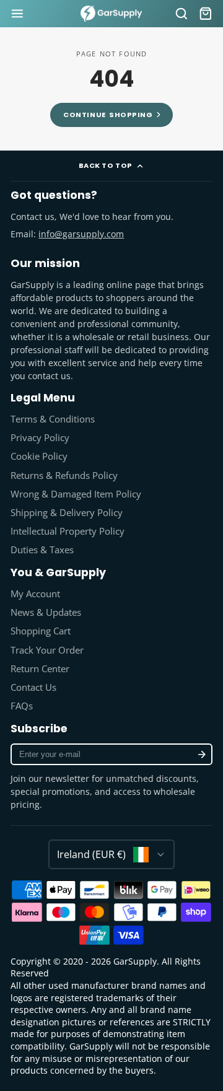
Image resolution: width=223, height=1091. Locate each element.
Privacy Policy (40, 437)
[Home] (111, 14)
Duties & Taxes (42, 549)
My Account (35, 593)
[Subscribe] (201, 754)
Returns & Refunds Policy (64, 475)
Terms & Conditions (53, 419)
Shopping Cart (41, 631)
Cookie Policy (39, 456)
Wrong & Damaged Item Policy (76, 494)
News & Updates (46, 612)
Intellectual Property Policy (68, 531)
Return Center (40, 668)
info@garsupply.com (81, 234)
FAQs (22, 705)
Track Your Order (47, 650)
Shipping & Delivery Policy (67, 512)
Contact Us (33, 687)
